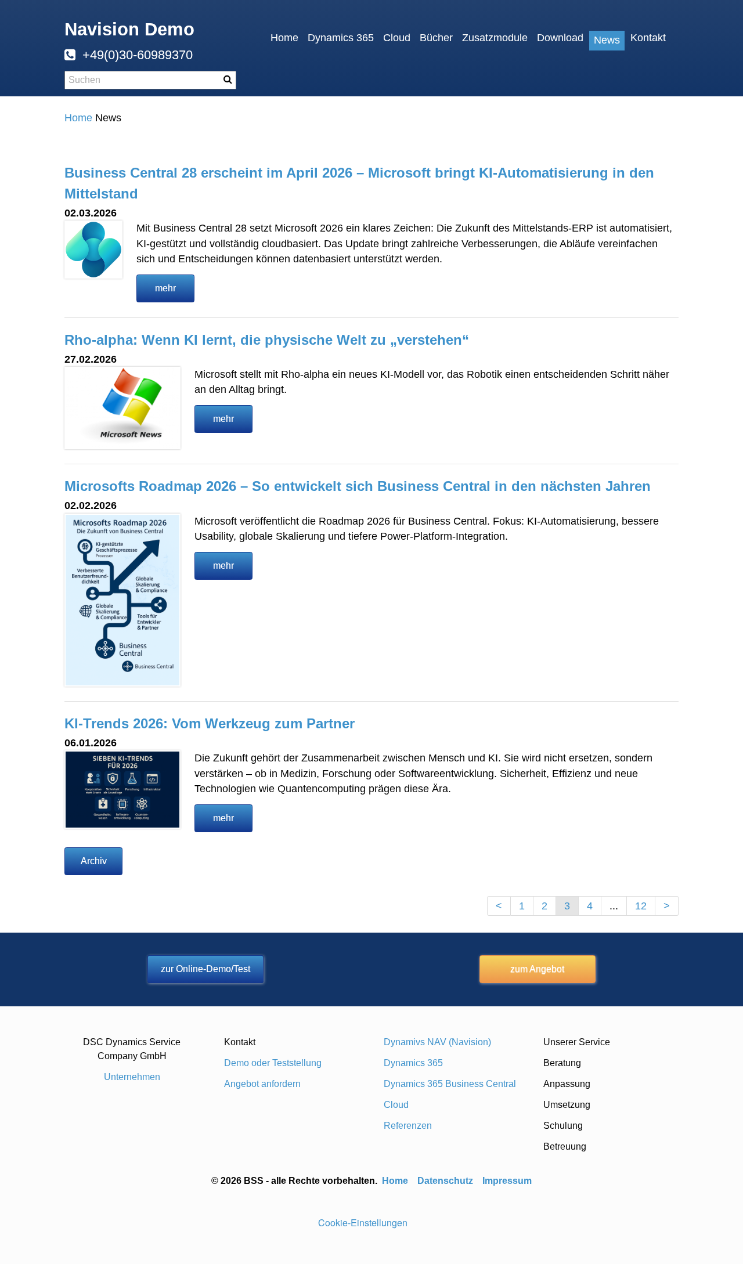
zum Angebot (537, 969)
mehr (165, 288)
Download (560, 38)
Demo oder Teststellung (273, 1063)
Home (284, 38)
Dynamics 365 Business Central (450, 1084)
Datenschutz (445, 1181)
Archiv (94, 861)
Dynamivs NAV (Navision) (437, 1042)
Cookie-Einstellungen (362, 1222)
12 (641, 906)
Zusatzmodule (495, 38)
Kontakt (648, 38)
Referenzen (408, 1126)
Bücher (436, 38)
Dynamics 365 (341, 38)
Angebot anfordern (262, 1084)
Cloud (396, 38)
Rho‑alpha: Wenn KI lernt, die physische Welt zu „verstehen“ (266, 340)
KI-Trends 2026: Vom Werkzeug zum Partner (209, 723)
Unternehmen (132, 1077)
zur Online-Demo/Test (205, 969)
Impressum (507, 1181)
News (607, 40)
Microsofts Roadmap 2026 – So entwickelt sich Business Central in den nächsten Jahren (357, 486)
